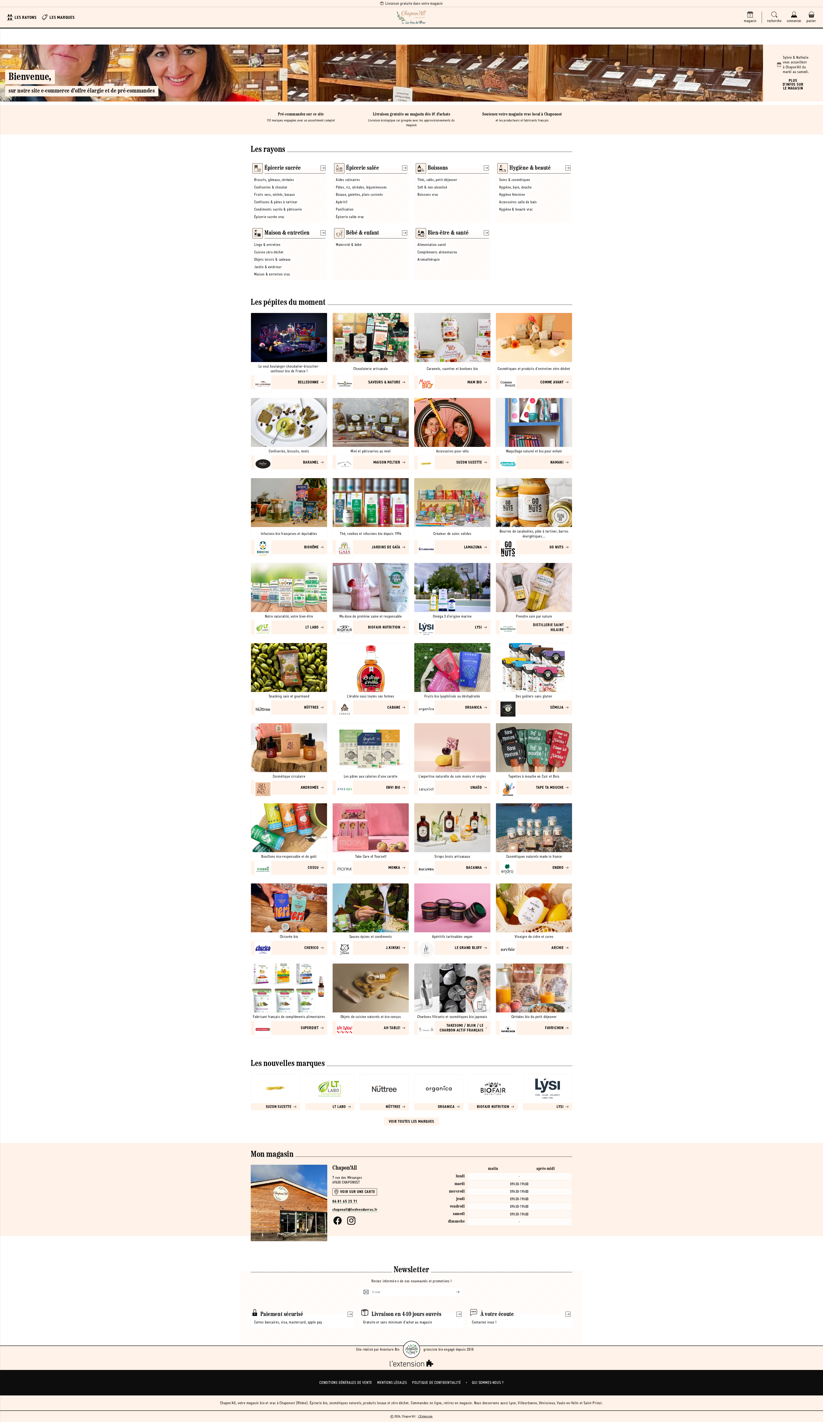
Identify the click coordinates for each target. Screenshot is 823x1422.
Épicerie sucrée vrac (269, 216)
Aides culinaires (348, 179)
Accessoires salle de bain (518, 202)
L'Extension (425, 1416)
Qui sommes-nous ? (488, 1382)
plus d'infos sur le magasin (793, 84)
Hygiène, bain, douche (515, 187)
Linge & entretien (267, 244)
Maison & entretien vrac (272, 274)
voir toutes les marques (411, 1121)
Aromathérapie (429, 259)
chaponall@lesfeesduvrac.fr (355, 1209)
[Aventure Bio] (411, 1349)
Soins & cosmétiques (514, 179)
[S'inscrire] (454, 1292)
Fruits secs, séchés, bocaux (274, 194)
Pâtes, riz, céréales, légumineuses (361, 187)
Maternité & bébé (349, 244)
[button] (774, 17)
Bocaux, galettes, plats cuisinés (359, 194)
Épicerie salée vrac (350, 216)
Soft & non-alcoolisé (432, 187)
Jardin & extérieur (268, 266)
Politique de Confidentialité (436, 1382)
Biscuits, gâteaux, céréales (274, 179)
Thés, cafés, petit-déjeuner (437, 179)
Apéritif (341, 202)
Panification (345, 209)
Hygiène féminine (512, 194)
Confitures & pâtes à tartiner (275, 202)
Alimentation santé (432, 244)
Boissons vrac (428, 194)
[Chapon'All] (411, 17)
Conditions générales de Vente (345, 1382)
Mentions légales (392, 1382)
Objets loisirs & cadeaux (272, 259)
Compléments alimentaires (437, 252)
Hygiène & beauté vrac (516, 209)
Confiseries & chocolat (270, 187)
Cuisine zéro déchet (269, 252)
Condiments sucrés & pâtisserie (278, 209)
